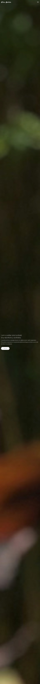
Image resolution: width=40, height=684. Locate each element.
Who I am (5, 348)
